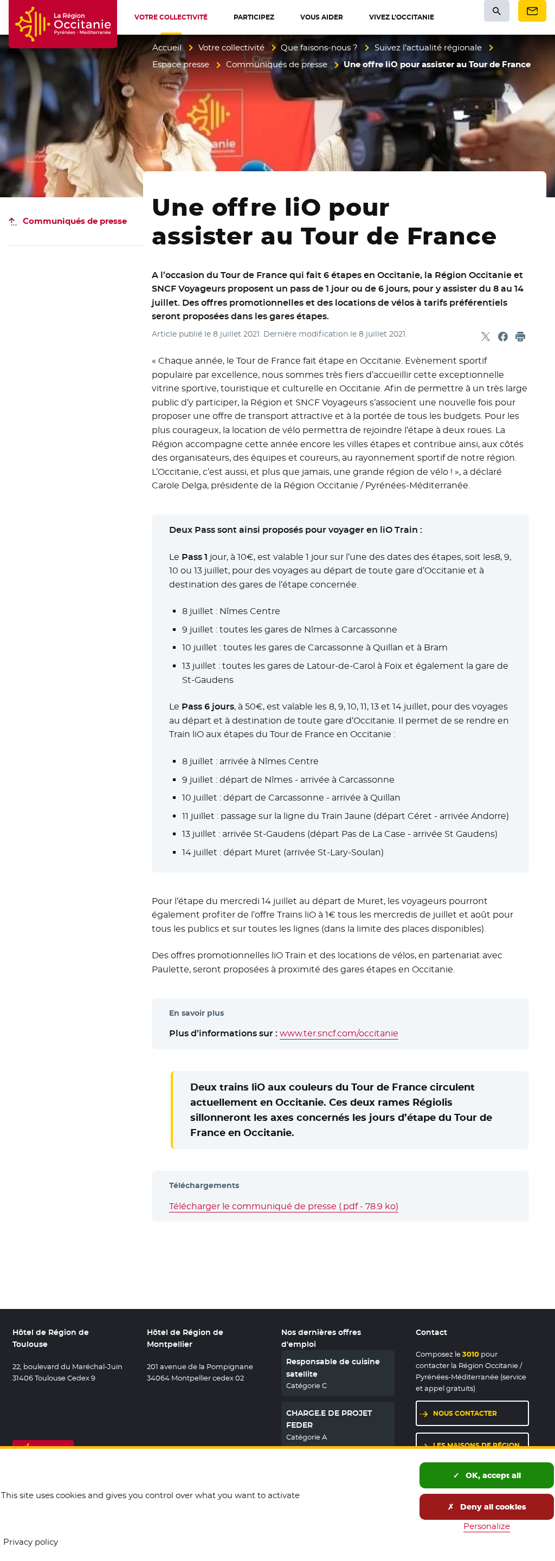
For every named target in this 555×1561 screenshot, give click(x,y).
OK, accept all (492, 1475)
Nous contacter (465, 1413)
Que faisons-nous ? (319, 47)
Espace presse (180, 64)
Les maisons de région (476, 1445)
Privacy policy (30, 1542)
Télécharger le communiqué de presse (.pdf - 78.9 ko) (283, 1206)
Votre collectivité (231, 47)
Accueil (167, 47)
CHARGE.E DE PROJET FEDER (329, 1419)
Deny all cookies (492, 1507)
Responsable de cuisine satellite (333, 1367)
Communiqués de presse (276, 64)
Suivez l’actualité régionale (428, 47)
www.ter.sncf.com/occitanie (339, 1033)
